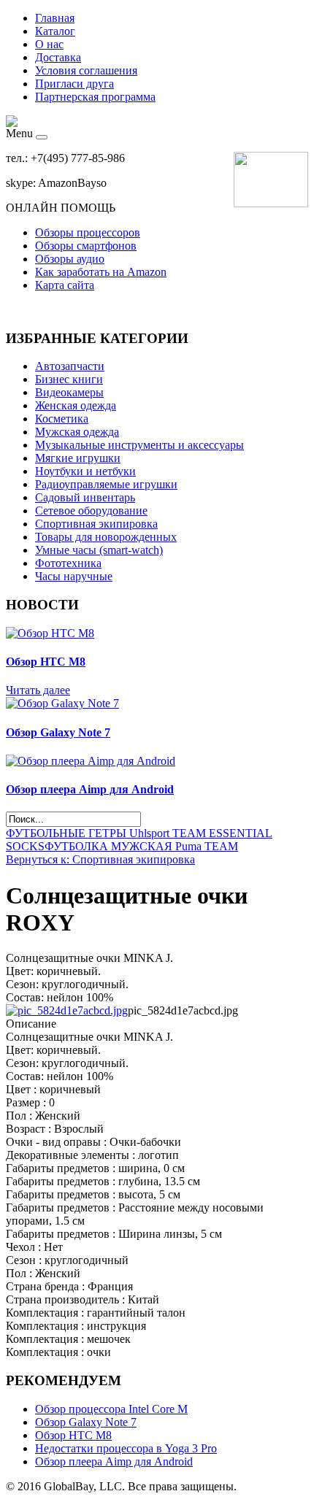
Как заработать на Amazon (100, 272)
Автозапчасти (69, 366)
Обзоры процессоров (87, 232)
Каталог (55, 31)
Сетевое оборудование (91, 510)
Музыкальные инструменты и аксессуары (139, 445)
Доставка (58, 57)
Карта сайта (64, 285)
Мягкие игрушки (77, 458)
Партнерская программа (95, 96)
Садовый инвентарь (85, 497)
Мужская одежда (77, 431)
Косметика (61, 418)
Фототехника (68, 563)
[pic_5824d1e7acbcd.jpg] (67, 1010)
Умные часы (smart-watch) (99, 550)
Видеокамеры (69, 392)
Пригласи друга (74, 83)
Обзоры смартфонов (86, 245)
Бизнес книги (69, 379)
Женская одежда (75, 405)
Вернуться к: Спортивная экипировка (100, 859)
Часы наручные (73, 576)
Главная (54, 18)
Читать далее (38, 690)
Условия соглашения (86, 70)
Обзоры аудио (69, 259)
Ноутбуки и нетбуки (85, 471)
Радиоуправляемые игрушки (106, 484)
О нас (49, 44)
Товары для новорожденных (106, 537)
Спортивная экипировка (96, 523)
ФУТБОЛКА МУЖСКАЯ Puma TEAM (141, 846)
